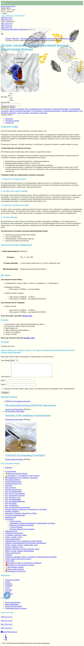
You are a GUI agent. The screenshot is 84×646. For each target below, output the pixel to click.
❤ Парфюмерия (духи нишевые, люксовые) (21, 478)
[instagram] (6, 637)
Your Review (6, 376)
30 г (11, 94)
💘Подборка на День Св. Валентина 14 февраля (23, 563)
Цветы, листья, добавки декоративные (19, 551)
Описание (9, 119)
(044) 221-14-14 (6, 17)
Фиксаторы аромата (12, 480)
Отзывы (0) (9, 122)
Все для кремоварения (33, 109)
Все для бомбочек (11, 505)
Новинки (8, 467)
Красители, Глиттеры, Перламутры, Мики (21, 513)
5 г (11, 96)
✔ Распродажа (10, 471)
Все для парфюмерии (13, 499)
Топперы (8, 555)
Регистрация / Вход (8, 6)
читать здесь (27, 316)
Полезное (8, 586)
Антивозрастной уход (13, 483)
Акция (7, 582)
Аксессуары (9, 561)
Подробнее (19, 409)
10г (11, 98)
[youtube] (6, 639)
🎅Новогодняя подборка (14, 569)
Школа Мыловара (11, 604)
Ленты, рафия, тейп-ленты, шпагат (18, 559)
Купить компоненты (12, 602)
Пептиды (8, 485)
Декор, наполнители (12, 553)
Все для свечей (10, 503)
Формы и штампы (12, 511)
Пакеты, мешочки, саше (14, 547)
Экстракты (24, 38)
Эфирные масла (11, 531)
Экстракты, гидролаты (38, 113)
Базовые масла (10, 517)
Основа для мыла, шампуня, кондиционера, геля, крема (26, 509)
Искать (27, 29)
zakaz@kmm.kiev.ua (10, 632)
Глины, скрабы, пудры (13, 537)
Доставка (8, 590)
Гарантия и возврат (12, 580)
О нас (7, 588)
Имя (3, 380)
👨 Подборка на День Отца (15, 571)
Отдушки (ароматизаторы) (15, 515)
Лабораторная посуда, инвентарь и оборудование (23, 541)
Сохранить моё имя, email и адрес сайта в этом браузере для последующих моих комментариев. (39, 389)
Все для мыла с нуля (12, 497)
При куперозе (10, 487)
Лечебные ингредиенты (14, 533)
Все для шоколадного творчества (17, 507)
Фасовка (4, 97)
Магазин (15, 38)
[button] (3, 3)
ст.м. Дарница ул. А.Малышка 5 (13, 15)
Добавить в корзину (8, 107)
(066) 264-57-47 (6, 27)
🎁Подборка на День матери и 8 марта (19, 565)
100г (11, 100)
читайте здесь (29, 338)
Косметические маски (13, 481)
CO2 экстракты (15, 521)
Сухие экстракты (16, 527)
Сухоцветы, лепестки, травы (16, 535)
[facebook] (5, 635)
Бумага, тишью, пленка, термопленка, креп (21, 545)
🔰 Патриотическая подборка (16, 473)
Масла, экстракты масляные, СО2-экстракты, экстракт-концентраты (34, 111)
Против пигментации (13, 489)
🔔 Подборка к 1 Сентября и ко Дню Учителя (22, 475)
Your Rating (5, 360)
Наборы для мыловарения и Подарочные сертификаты (25, 543)
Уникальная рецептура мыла (16, 608)
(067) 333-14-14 (6, 23)
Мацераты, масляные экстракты (21, 525)
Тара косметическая (12, 539)
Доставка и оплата (12, 121)
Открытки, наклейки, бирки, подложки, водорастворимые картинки (31, 557)
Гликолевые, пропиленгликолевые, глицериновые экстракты (52, 38)
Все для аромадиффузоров (15, 501)
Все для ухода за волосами (15, 493)
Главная (8, 38)
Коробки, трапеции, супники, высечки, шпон (22, 549)
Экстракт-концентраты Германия (22, 529)
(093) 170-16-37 (6, 25)
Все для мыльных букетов (15, 495)
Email (3, 384)
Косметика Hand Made (13, 606)
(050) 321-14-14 (6, 19)
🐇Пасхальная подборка (14, 567)
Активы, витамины (17, 109)
